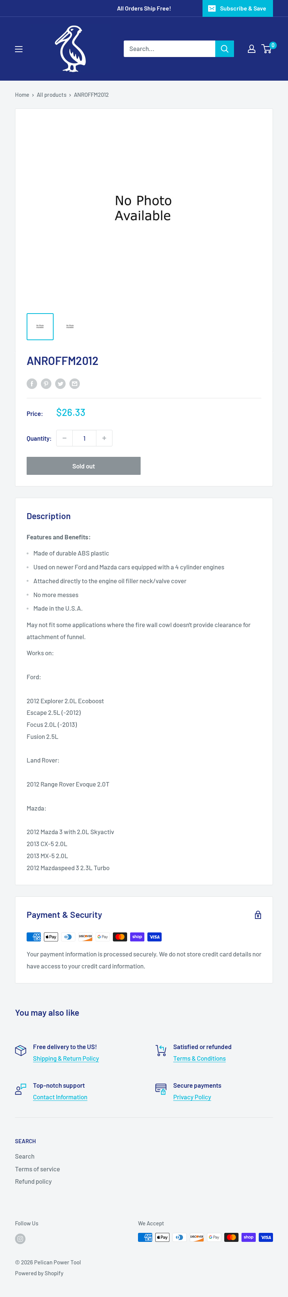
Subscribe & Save (243, 8)
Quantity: (39, 438)
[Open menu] (18, 49)
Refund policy (33, 1181)
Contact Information (60, 1096)
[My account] (251, 49)
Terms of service (37, 1168)
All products (51, 94)
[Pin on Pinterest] (46, 383)
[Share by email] (74, 383)
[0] (267, 48)
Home (22, 94)
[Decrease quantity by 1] (64, 438)
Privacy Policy (192, 1096)
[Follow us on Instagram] (20, 1238)
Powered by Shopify (39, 1273)
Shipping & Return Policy (66, 1058)
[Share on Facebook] (32, 383)
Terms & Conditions (199, 1058)
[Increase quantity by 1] (104, 438)
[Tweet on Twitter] (60, 383)
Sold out (83, 466)
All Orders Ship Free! (144, 8)
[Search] (224, 49)
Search (24, 1156)
